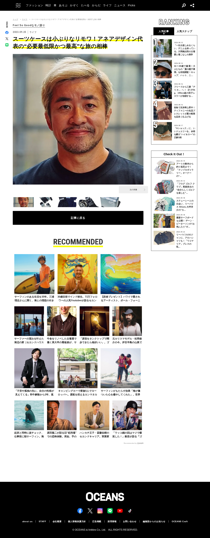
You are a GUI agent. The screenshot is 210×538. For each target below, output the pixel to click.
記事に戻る (78, 217)
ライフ (24, 19)
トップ (15, 19)
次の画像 (133, 190)
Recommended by (130, 443)
